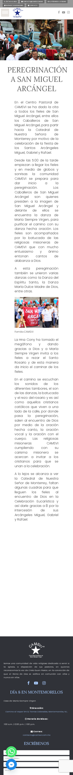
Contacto (33, 5)
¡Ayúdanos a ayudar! (57, 1)
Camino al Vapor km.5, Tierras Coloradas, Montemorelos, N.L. (36, 711)
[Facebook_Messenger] (11, 764)
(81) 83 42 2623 (11, 1)
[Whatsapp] (11, 751)
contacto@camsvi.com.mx (33, 1)
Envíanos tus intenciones (14, 5)
